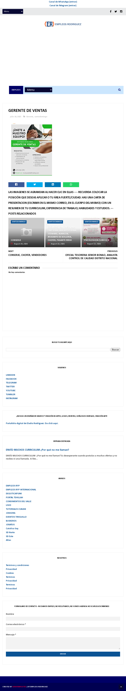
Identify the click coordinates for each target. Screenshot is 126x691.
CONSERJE (16, 240)
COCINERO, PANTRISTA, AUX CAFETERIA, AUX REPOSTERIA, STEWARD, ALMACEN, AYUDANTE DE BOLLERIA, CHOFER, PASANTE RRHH (62, 233)
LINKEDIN (10, 375)
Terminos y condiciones (17, 565)
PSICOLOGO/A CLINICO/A (96, 240)
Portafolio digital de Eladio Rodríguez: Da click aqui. (32, 423)
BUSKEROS (11, 521)
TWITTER (10, 387)
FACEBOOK (11, 379)
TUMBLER (10, 394)
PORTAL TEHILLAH (14, 497)
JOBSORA (10, 513)
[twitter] (115, 12)
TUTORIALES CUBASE (16, 509)
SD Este (9, 536)
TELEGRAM (11, 383)
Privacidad (11, 569)
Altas (8, 540)
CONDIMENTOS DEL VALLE (18, 501)
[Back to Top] (121, 686)
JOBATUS (10, 524)
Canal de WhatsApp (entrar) (63, 2)
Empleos (16, 90)
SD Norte (10, 532)
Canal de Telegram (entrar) (63, 5)
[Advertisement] (66, 61)
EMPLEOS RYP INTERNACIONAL (21, 490)
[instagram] (121, 12)
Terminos (10, 577)
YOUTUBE (10, 390)
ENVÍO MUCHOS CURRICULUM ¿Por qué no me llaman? (37, 450)
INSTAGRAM (12, 398)
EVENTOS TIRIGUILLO (16, 517)
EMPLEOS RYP (13, 486)
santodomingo (40, 117)
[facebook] (111, 12)
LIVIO (8, 505)
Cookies (10, 573)
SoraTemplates (19, 687)
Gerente (29, 117)
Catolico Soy (12, 528)
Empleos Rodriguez (39, 687)
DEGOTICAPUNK (14, 493)
